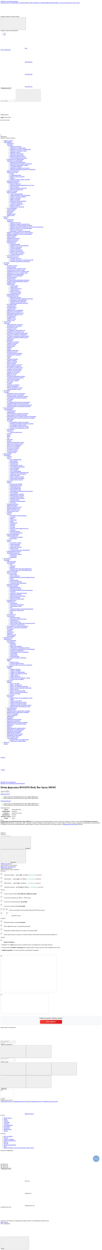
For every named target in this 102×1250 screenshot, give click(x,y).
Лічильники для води (16, 554)
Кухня (5, 218)
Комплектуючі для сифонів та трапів (20, 677)
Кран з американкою (15, 459)
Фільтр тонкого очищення (17, 252)
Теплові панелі (14, 620)
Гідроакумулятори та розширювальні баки (21, 609)
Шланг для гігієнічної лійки (17, 690)
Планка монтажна (15, 544)
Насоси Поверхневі (15, 488)
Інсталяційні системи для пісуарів (19, 426)
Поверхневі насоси (15, 486)
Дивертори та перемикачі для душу (19, 647)
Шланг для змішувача (16, 685)
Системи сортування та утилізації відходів (21, 260)
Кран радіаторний (15, 597)
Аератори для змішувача (16, 650)
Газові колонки (14, 580)
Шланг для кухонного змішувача (19, 686)
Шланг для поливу (15, 693)
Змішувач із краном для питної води (20, 224)
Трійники (12, 524)
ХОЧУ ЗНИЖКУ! (51, 1021)
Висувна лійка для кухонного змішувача (21, 665)
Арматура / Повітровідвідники (18, 593)
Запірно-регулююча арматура (18, 474)
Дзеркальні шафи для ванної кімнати (20, 195)
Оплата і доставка (10, 2)
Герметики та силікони (16, 537)
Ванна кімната (8, 142)
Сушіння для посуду (15, 258)
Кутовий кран (14, 464)
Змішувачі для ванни (15, 146)
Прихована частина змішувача (18, 300)
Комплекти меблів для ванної (18, 201)
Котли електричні (15, 576)
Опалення (6, 560)
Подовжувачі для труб (16, 532)
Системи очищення (15, 248)
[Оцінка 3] (64, 1069)
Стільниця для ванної (16, 202)
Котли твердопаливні (16, 581)
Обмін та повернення (20, 2)
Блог (48, 2)
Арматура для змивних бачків (18, 703)
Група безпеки (14, 492)
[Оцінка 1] (13, 1069)
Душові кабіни (14, 285)
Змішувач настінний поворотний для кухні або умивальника (26, 227)
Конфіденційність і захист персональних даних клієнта (65, 2)
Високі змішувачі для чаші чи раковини (21, 163)
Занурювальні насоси (16, 485)
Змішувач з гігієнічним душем (18, 150)
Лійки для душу (14, 662)
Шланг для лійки (14, 683)
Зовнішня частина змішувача (18, 301)
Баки (11, 611)
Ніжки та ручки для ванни (17, 176)
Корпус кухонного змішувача (18, 657)
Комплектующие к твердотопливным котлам (22, 577)
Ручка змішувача (14, 656)
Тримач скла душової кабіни (18, 741)
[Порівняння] (13, 23)
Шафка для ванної (15, 199)
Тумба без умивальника (16, 204)
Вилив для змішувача (16, 646)
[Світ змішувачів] (7, 1097)
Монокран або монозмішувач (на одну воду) (22, 185)
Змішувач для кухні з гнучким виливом (21, 228)
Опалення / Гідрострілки (17, 610)
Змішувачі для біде (15, 152)
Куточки (12, 525)
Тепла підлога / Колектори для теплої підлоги (22, 623)
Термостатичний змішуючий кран (19, 472)
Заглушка (12, 517)
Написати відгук (5, 794)
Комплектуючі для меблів (17, 206)
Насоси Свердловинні (16, 484)
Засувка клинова (14, 468)
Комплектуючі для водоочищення (19, 245)
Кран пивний (14, 461)
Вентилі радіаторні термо (17, 599)
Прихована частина (15, 297)
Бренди (6, 744)
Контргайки (13, 520)
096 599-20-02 (28, 62)
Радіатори (13, 591)
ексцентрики (13, 653)
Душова (6, 264)
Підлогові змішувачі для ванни (18, 158)
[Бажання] (51, 10)
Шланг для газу (14, 689)
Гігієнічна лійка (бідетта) (17, 663)
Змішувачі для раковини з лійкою (19, 165)
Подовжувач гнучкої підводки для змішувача (22, 649)
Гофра (11, 699)
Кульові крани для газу (16, 465)
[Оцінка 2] (38, 1069)
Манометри (13, 557)
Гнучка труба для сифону (17, 679)
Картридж (13, 643)
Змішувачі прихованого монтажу (19, 303)
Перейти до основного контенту (9, 1)
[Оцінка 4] (13, 1081)
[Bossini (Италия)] (6, 801)
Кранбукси (13, 644)
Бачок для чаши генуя (16, 432)
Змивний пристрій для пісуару (18, 188)
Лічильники (13, 555)
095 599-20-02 (28, 74)
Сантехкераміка (8, 409)
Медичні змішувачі (15, 183)
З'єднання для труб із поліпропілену (20, 550)
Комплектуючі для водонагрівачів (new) (21, 568)
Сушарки (6, 392)
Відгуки (33, 2)
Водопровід (7, 455)
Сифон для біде (14, 675)
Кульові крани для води (16, 479)
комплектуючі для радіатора (17, 596)
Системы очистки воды (16, 254)
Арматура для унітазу (16, 700)
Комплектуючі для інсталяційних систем (21, 698)
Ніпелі (12, 521)
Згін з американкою (15, 471)
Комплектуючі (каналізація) (17, 501)
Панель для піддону (15, 291)
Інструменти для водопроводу (18, 515)
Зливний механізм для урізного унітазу (20, 705)
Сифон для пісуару (15, 676)
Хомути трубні (14, 548)
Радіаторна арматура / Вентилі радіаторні (21, 590)
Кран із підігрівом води (16, 189)
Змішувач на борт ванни (16, 153)
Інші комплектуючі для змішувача (19, 652)
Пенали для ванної (15, 198)
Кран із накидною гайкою (17, 478)
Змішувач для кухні (15, 222)
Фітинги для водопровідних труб (19, 528)
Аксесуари (7, 323)
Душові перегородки (16, 288)
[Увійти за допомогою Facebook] (13, 1051)
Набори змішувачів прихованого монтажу (21, 298)
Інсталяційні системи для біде (18, 425)
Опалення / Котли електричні (18, 583)
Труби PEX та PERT (15, 542)
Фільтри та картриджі (16, 247)
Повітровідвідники (15, 587)
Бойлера (12, 567)
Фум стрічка (13, 538)
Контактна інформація (41, 2)
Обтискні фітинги (15, 531)
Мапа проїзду (4, 1222)
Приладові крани (15, 475)
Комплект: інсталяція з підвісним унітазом (21, 423)
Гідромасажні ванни (15, 175)
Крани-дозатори (14, 186)
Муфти (12, 518)
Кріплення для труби (16, 547)
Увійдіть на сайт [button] (5, 863)
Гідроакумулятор (14, 499)
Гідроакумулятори (15, 244)
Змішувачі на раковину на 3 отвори (19, 168)
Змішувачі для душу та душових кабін (20, 149)
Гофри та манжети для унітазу (18, 702)
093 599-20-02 (28, 86)
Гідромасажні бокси (15, 293)
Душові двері (13, 287)
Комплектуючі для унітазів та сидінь (20, 706)
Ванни (12, 173)
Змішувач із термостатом (17, 155)
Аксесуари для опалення (17, 604)
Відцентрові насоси (15, 489)
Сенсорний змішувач (16, 166)
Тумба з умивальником (16, 194)
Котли (12, 578)
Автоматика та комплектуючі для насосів (21, 491)
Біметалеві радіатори (15, 588)
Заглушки (12, 530)
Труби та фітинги (15, 545)
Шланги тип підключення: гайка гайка (20, 688)
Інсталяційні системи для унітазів (19, 422)
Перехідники (13, 522)
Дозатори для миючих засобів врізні (20, 261)
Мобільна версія (29, 1113)
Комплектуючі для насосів (17, 498)
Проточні (12, 565)
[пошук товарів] (28, 95)
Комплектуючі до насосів (17, 495)
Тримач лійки (14, 655)
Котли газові (13, 574)
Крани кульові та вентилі (17, 476)
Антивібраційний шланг (17, 497)
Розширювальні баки (16, 606)
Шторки (12, 178)
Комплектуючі (8, 639)
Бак (11, 607)
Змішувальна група (15, 621)
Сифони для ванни (15, 669)
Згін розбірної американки (17, 466)
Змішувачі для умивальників (18, 148)
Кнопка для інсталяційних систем (19, 428)
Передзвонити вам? (6, 88)
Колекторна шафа (15, 617)
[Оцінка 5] (38, 1081)
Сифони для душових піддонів (18, 673)
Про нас (28, 2)
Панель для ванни (15, 205)
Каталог (3, 2)
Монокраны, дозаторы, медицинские (20, 231)
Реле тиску (13, 502)
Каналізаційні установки (17, 494)
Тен (11, 564)
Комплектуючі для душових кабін (19, 739)
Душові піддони (14, 290)
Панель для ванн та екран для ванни (20, 179)
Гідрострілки (13, 603)
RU (5, 34)
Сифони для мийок (15, 670)
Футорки (12, 527)
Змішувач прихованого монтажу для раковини (22, 169)
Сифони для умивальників (17, 672)
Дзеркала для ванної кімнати (18, 196)
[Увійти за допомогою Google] (38, 1051)
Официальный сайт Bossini (70, 824)
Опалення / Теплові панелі (17, 624)
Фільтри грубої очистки (16, 251)
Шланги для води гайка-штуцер (19, 692)
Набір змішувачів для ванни (17, 156)
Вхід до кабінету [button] (8, 1136)
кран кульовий (14, 469)
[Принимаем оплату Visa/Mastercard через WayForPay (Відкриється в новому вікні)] (15, 1101)
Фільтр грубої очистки (16, 250)
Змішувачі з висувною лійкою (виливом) (21, 225)
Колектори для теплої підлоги (18, 619)
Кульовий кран (14, 462)
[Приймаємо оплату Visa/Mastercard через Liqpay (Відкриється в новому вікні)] (44, 1101)
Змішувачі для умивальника (17, 162)
